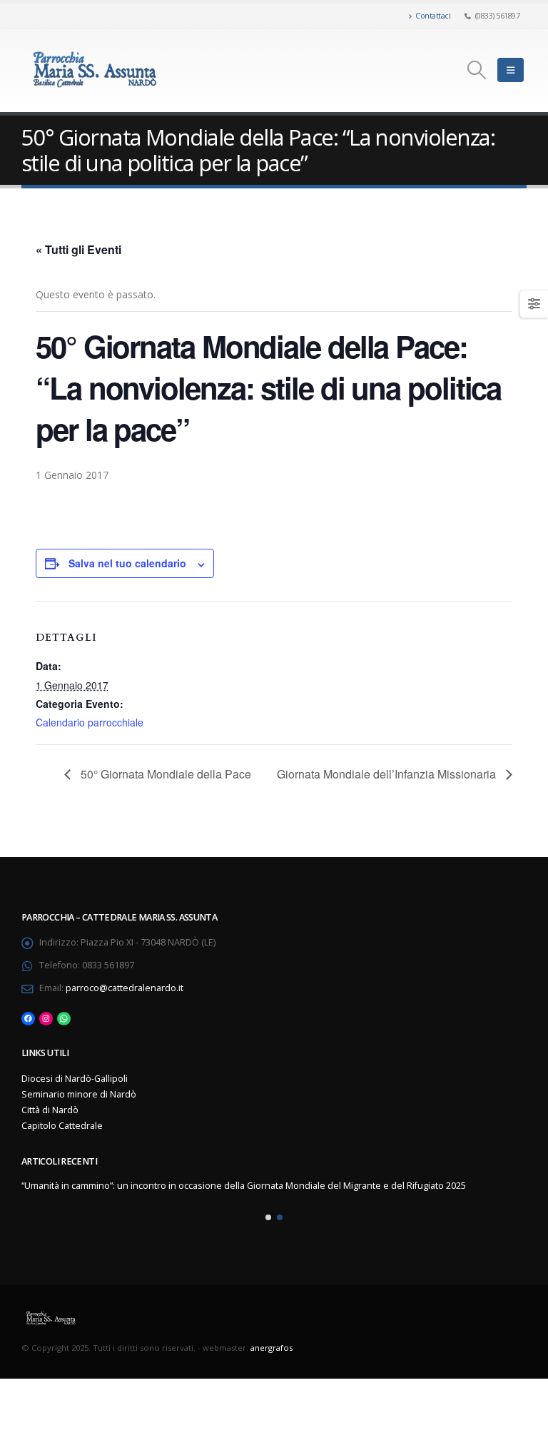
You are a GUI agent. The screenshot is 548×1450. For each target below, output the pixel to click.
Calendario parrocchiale (89, 722)
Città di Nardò (49, 1110)
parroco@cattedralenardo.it (124, 988)
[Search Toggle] (477, 70)
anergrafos (271, 1347)
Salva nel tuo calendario (127, 563)
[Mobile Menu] (510, 70)
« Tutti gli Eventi (78, 249)
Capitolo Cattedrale (62, 1126)
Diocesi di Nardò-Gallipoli (74, 1079)
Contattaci (432, 15)
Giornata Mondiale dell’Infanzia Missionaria (388, 774)
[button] (268, 1217)
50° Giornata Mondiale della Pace (164, 774)
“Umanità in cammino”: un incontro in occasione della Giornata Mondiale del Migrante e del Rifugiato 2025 (243, 1186)
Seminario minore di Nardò (78, 1094)
